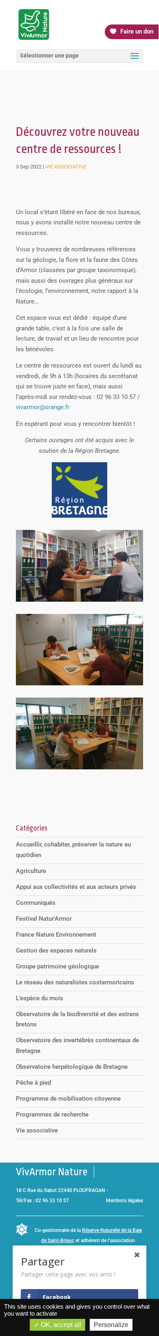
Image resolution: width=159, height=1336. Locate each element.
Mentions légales (124, 1200)
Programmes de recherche (52, 1114)
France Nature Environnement (56, 934)
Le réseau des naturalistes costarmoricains (75, 982)
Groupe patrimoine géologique (57, 966)
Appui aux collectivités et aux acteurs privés (76, 887)
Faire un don (136, 31)
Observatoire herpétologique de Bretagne (72, 1066)
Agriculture (31, 871)
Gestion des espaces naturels (56, 950)
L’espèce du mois (39, 998)
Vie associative (65, 167)
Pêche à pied (33, 1082)
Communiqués (35, 902)
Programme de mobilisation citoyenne (68, 1098)
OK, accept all (60, 1324)
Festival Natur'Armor (44, 918)
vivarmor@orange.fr (42, 407)
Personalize (111, 1324)
